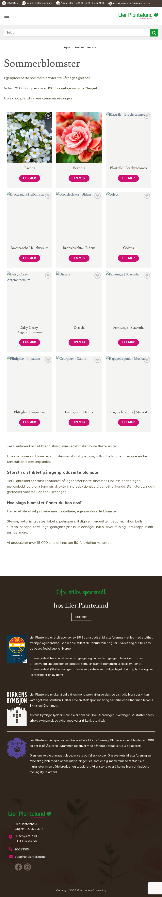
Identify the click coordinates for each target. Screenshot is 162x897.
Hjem (67, 47)
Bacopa (29, 168)
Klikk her (81, 616)
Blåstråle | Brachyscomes (128, 168)
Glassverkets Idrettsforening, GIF (92, 740)
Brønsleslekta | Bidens (79, 248)
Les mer (29, 178)
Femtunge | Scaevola (128, 327)
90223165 (12, 3)
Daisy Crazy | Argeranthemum (29, 329)
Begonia (79, 168)
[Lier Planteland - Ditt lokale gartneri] (138, 16)
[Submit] (154, 32)
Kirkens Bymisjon (41, 715)
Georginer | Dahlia (79, 412)
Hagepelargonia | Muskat (128, 412)
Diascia (79, 327)
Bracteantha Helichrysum (30, 248)
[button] (6, 16)
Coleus (128, 248)
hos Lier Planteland (81, 605)
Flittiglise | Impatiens (29, 412)
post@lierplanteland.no (39, 3)
